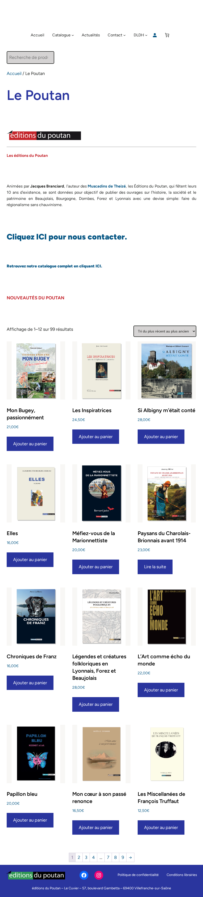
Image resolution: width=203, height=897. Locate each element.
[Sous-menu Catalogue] (73, 35)
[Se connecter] (154, 35)
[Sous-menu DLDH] (146, 35)
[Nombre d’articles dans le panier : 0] (167, 35)
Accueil (14, 73)
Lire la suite (155, 566)
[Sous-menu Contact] (124, 35)
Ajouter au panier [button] (30, 444)
